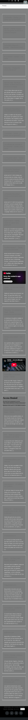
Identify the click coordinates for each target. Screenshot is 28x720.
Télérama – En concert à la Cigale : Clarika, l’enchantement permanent (13, 312)
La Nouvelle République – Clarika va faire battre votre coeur (13, 196)
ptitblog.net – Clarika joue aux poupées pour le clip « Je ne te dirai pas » (14, 511)
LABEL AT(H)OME (14, 707)
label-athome (16, 709)
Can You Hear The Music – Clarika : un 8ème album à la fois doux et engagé (13, 85)
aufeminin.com (9, 632)
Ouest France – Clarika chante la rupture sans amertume (11, 223)
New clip (22, 709)
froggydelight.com (10, 585)
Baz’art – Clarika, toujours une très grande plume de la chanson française (13, 31)
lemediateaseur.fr (10, 536)
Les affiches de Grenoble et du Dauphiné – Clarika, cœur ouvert (13, 146)
